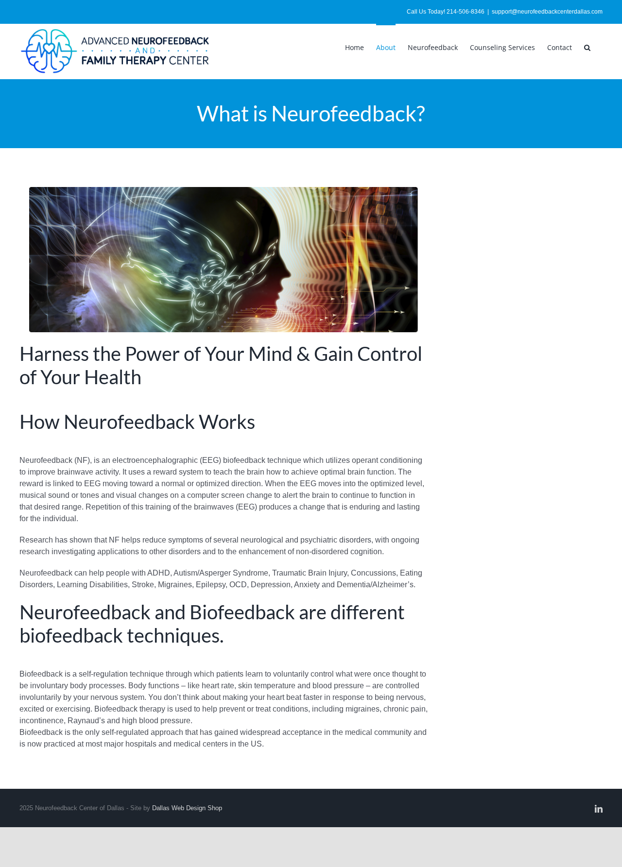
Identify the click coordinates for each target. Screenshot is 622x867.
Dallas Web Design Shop (187, 808)
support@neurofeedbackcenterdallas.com (547, 11)
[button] (587, 46)
